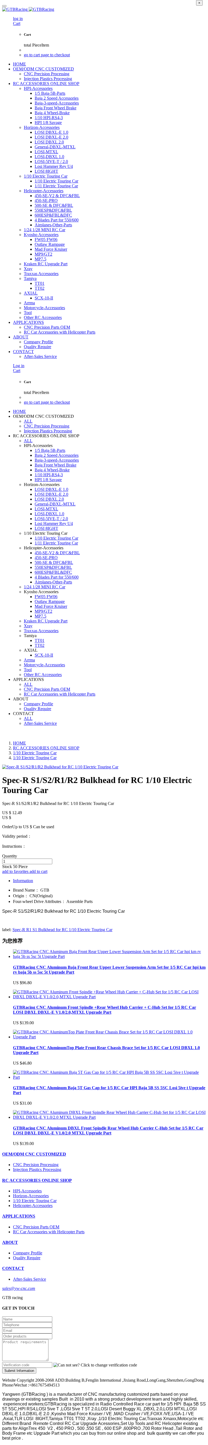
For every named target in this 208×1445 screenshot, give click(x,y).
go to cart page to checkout (47, 55)
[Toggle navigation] (4, 6)
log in (18, 18)
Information (23, 880)
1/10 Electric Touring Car (35, 753)
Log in (18, 365)
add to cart (38, 871)
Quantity (9, 856)
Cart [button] (16, 23)
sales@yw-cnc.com (18, 1288)
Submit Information (19, 1371)
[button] (95, 1365)
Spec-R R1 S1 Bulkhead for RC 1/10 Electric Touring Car (62, 929)
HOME (19, 64)
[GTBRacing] (104, 9)
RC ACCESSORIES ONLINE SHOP (46, 748)
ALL (28, 421)
